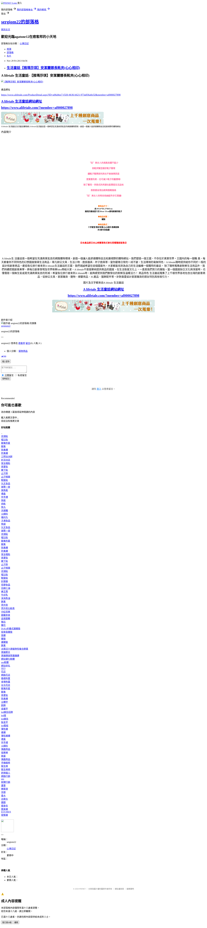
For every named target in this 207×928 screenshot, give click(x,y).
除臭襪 (4, 450)
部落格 (10, 52)
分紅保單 (5, 612)
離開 (16, 922)
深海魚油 (5, 598)
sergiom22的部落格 (20, 21)
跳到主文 (5, 29)
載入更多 (6, 361)
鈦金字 (4, 722)
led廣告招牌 (7, 712)
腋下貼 (4, 470)
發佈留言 (6, 379)
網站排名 (5, 666)
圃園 (3, 802)
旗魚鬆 (4, 490)
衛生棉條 (5, 769)
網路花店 (5, 675)
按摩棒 (4, 752)
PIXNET (82, 889)
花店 (3, 671)
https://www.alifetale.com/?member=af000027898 (37, 107)
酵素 (3, 601)
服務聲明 (130, 889)
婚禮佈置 (5, 678)
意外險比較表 (8, 608)
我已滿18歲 (7, 922)
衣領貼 (4, 436)
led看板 (4, 725)
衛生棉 (4, 766)
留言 (28, 343)
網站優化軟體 (8, 659)
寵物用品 (23, 351)
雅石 (3, 622)
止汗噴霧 (5, 477)
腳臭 (3, 446)
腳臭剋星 (5, 443)
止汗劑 (4, 473)
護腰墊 (4, 642)
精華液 (4, 789)
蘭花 (3, 625)
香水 (3, 795)
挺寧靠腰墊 (6, 632)
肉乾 (3, 504)
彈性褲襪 (5, 736)
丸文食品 (5, 483)
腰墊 (3, 639)
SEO (3, 668)
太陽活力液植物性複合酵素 (14, 649)
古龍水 (4, 799)
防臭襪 (4, 453)
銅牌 (3, 705)
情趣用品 (5, 749)
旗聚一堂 (5, 487)
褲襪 (3, 732)
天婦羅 (4, 510)
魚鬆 (3, 500)
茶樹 (3, 792)
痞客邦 (21, 343)
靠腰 (3, 635)
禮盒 (3, 493)
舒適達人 (5, 773)
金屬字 (4, 709)
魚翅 (3, 524)
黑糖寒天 (5, 652)
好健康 (4, 581)
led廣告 (4, 719)
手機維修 (5, 763)
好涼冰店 (5, 460)
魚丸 (3, 507)
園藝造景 (5, 615)
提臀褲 (4, 815)
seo (2, 779)
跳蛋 (3, 756)
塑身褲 (4, 809)
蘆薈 (3, 785)
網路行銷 (5, 776)
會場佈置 (5, 682)
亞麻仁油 (5, 588)
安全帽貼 (5, 463)
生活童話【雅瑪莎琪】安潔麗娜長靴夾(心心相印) (43, 68)
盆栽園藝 (5, 618)
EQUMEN (6, 812)
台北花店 (5, 685)
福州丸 (4, 517)
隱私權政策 (119, 889)
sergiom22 (5, 326)
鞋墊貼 (4, 480)
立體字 (4, 702)
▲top (3, 356)
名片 (9, 56)
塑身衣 (4, 806)
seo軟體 (5, 662)
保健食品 (5, 585)
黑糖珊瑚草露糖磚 (10, 655)
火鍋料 (4, 514)
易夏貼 (4, 466)
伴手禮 (4, 497)
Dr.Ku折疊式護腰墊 (10, 628)
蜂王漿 (4, 591)
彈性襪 (4, 729)
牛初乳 (4, 595)
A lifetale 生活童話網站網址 (21, 101)
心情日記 (24, 43)
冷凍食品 (5, 520)
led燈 (3, 715)
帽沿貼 (4, 439)
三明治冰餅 (6, 456)
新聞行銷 (5, 782)
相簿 (9, 49)
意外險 (4, 605)
